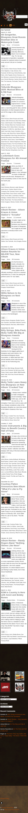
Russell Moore (10, 287)
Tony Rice (21, 81)
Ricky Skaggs (18, 474)
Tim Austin (15, 81)
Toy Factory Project (11, 148)
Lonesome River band (15, 77)
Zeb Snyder (23, 202)
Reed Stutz (8, 200)
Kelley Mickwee (5, 528)
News (8, 45)
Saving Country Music (8, 807)
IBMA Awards (21, 372)
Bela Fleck (19, 120)
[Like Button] (3, 66)
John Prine (10, 467)
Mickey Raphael (5, 324)
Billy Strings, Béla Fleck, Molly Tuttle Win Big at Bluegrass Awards (13, 333)
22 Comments (16, 433)
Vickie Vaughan (5, 202)
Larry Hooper (20, 528)
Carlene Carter (13, 461)
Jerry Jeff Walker (11, 582)
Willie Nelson (20, 324)
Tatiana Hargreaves (15, 141)
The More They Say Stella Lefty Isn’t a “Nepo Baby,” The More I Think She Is (13, 735)
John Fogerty (8, 75)
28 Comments (16, 259)
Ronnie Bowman (9, 79)
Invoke (19, 193)
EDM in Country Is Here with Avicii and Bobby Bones (13, 595)
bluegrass (12, 320)
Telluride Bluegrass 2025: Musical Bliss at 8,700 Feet (12, 89)
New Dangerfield (5, 135)
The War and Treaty (16, 476)
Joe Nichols (4, 638)
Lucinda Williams (9, 472)
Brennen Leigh (14, 187)
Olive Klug (14, 135)
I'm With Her (10, 129)
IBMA (15, 372)
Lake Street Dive (11, 133)
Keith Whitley (9, 470)
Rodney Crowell (5, 476)
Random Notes (11, 600)
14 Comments (16, 45)
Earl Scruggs (8, 465)
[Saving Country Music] (9, 21)
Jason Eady (20, 526)
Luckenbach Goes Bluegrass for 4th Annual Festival (14, 158)
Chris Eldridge (17, 122)
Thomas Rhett (5, 640)
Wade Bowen (8, 586)
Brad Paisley (4, 461)
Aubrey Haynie (5, 320)
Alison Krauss (13, 68)
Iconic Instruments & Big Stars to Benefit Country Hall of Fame (14, 428)
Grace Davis (13, 193)
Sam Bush (4, 139)
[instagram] (7, 25)
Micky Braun (19, 530)
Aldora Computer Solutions (11, 809)
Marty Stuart (18, 472)
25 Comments (16, 301)
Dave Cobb (20, 463)
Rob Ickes (13, 324)
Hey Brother (13, 636)
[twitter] (1, 25)
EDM (8, 636)
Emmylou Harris (16, 465)
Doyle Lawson (9, 372)
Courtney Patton (14, 524)
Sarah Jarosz (11, 139)
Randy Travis (10, 474)
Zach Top (20, 150)
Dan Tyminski (17, 125)
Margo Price (12, 418)
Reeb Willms (16, 137)
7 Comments (16, 163)
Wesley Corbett (14, 202)
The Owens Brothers (17, 200)
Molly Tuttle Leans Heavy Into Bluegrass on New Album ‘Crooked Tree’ (14, 384)
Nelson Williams (21, 133)
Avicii (10, 634)
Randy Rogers (9, 584)
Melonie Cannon (21, 322)
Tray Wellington (21, 148)
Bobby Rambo (5, 578)
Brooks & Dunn (22, 68)
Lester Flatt (16, 470)
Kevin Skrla (8, 195)
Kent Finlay (13, 528)
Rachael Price (21, 135)
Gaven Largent (19, 191)
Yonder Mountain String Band (9, 150)
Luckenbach (15, 195)
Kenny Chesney (17, 75)
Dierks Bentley (18, 73)
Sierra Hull (4, 376)
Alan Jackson (5, 68)
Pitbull (20, 638)
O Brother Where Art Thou (13, 197)
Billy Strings (11, 368)
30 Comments (17, 548)
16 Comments (16, 494)
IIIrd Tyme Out (17, 285)
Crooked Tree (12, 416)
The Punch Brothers (17, 143)
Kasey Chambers (16, 131)
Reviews (9, 94)
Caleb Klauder (9, 122)
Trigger (3, 45)
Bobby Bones (17, 634)
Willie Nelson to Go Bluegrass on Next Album (11, 295)
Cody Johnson (14, 71)
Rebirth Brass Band (6, 137)
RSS (13, 25)
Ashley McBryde (13, 459)
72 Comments (21, 600)
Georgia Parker (5, 193)
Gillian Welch (14, 127)
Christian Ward (9, 125)
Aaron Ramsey (5, 187)
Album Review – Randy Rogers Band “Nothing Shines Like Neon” (13, 543)
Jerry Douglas (18, 241)
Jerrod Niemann (21, 636)
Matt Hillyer (12, 530)
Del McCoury (10, 73)
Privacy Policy (4, 798)
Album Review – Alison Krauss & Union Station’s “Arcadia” (13, 212)
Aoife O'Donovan (10, 120)
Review (22, 137)
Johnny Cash (16, 467)
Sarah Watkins (19, 139)
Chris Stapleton (5, 71)
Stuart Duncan (5, 141)
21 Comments (17, 217)
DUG (8, 127)
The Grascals (7, 81)
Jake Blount (18, 129)
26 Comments (16, 390)
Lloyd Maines (5, 530)
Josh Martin (12, 322)
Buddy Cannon (20, 320)
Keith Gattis (19, 582)
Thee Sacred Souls (17, 146)
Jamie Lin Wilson (11, 526)
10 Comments (17, 94)
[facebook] (4, 25)
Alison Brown (5, 459)
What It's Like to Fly (20, 532)
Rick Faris (11, 374)
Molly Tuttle (4, 374)
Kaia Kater (7, 131)
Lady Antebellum (13, 638)
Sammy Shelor (18, 79)
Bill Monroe (22, 459)
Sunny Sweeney (10, 532)
